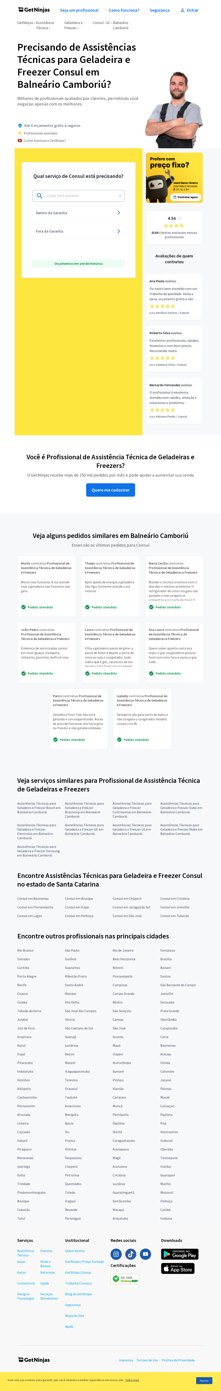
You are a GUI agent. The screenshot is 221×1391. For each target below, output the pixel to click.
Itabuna (166, 1218)
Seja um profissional (79, 10)
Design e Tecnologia (25, 1296)
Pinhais (118, 1080)
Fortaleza (167, 950)
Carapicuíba (169, 1028)
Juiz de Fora (26, 1028)
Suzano (118, 1037)
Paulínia (119, 1123)
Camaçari (167, 1106)
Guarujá (70, 1037)
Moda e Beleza (45, 1263)
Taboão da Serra (29, 1011)
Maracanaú (25, 1158)
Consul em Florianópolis (35, 907)
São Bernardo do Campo (178, 985)
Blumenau (167, 1045)
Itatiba (165, 1166)
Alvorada (23, 1114)
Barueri (165, 967)
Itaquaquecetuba (77, 1071)
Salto (21, 1175)
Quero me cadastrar (110, 490)
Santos (165, 976)
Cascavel (23, 1132)
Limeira (22, 1123)
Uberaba (166, 1149)
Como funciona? (124, 10)
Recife (22, 985)
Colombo (167, 1071)
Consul (98, 22)
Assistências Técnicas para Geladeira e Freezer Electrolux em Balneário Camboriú (36, 831)
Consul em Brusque (79, 898)
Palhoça (166, 1201)
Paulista (166, 1114)
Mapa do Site (74, 1315)
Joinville (166, 993)
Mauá (116, 1045)
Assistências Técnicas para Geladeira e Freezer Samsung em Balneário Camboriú (38, 850)
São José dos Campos (80, 1011)
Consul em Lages (29, 916)
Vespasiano (73, 1158)
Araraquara (121, 1149)
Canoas (118, 1019)
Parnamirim (26, 1106)
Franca (70, 1140)
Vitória (70, 1019)
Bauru (69, 1123)
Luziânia (119, 1184)
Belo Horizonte (124, 959)
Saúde (44, 1283)
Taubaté (71, 1097)
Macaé (165, 1097)
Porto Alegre (26, 976)
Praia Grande (169, 1011)
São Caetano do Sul (79, 1028)
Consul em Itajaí (77, 907)
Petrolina (72, 1175)
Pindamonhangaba (31, 1192)
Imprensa (126, 1360)
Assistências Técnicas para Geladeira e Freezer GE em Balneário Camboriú (84, 829)
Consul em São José (127, 916)
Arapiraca (24, 1037)
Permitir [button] (204, 1380)
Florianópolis (123, 976)
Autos (21, 1272)
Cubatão (23, 1210)
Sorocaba (167, 1002)
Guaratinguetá (123, 1192)
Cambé (165, 1210)
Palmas (165, 1088)
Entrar (193, 10)
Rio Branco (25, 950)
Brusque (23, 1201)
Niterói (118, 967)
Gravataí (71, 1088)
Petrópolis (121, 1114)
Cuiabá (22, 1002)
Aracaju (165, 1054)
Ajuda (69, 1326)
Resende (71, 1210)
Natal (21, 1045)
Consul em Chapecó (127, 898)
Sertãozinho (122, 1201)
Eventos (46, 1251)
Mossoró (166, 1192)
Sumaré (118, 1071)
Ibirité (117, 1132)
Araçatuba (120, 1218)
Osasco (22, 993)
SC (108, 22)
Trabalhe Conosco (78, 1283)
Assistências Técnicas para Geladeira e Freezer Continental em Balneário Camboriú (132, 809)
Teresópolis (169, 1158)
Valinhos (23, 1080)
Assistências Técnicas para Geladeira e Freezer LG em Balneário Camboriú (132, 829)
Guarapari (167, 1175)
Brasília (166, 959)
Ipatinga (23, 1166)
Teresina (71, 1080)
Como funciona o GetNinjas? (45, 140)
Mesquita (71, 1114)
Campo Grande (123, 993)
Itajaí (21, 1054)
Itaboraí (166, 1140)
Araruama (120, 1166)
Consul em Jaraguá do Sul (131, 907)
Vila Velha (72, 1002)
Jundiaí (22, 1019)
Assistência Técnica (45, 25)
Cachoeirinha (27, 1097)
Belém (117, 1002)
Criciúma (119, 1175)
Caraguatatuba (124, 1140)
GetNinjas (25, 22)
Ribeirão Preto (76, 976)
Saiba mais (132, 1380)
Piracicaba (25, 1063)
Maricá (117, 1106)
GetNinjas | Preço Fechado (84, 1261)
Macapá (118, 1210)
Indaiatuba (25, 1071)
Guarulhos (72, 967)
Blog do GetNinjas (78, 1294)
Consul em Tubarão (174, 916)
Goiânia (70, 959)
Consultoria (26, 1283)
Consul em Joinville (174, 907)
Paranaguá (73, 1218)
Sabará (22, 1140)
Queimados (73, 1184)
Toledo (70, 1192)
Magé (117, 1158)
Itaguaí (70, 1201)
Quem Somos (75, 1251)
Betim (69, 1054)
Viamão (118, 1088)
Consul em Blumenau (33, 898)
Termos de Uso (147, 1360)
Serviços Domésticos (49, 1296)
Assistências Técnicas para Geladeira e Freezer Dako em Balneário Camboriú (181, 807)
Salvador (23, 959)
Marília (165, 1184)
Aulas (21, 1261)
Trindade (23, 1184)
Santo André (74, 985)
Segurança (160, 10)
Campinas (120, 985)
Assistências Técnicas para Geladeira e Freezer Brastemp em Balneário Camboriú (84, 809)
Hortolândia (122, 1063)
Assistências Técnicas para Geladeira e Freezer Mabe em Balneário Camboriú (181, 829)
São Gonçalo (122, 1011)
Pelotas (71, 1149)
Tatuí (21, 1218)
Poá (163, 1123)
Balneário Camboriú (121, 25)
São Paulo (72, 950)
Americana (73, 1106)
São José (119, 1028)
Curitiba (23, 967)
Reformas (47, 1272)
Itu (67, 1132)
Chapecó (71, 1166)
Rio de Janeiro (123, 950)
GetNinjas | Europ (78, 1272)
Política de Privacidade (178, 1360)
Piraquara (24, 1149)
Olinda (165, 1063)
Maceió (70, 1063)
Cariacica (119, 1097)
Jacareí (165, 1080)
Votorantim (169, 1132)
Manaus (70, 993)
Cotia (164, 1037)
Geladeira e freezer (73, 25)
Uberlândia (168, 1019)
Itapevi (118, 1054)
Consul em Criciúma (174, 898)
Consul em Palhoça (79, 916)
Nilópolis (24, 1088)
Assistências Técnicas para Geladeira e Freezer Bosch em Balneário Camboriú (39, 807)
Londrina (71, 1045)
